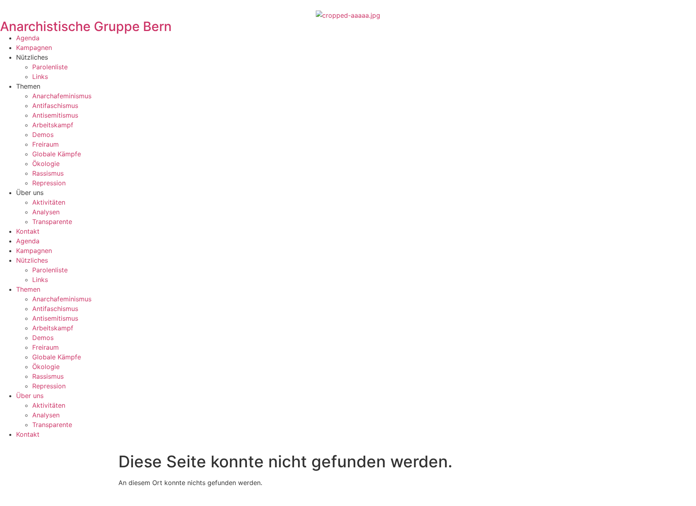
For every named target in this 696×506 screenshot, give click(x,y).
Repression (49, 183)
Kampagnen (34, 48)
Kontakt (27, 231)
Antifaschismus (55, 106)
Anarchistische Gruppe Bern (86, 26)
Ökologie (46, 164)
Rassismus (48, 173)
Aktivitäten (48, 202)
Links (40, 77)
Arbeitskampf (52, 125)
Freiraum (45, 144)
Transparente (52, 222)
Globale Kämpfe (56, 154)
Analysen (46, 212)
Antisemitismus (55, 115)
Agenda (27, 38)
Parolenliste (50, 67)
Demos (43, 135)
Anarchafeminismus (61, 96)
